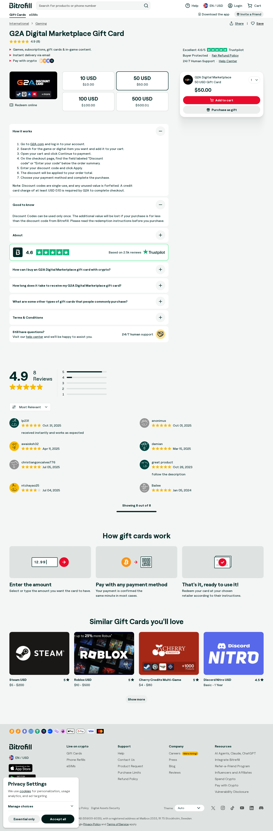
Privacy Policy (92, 824)
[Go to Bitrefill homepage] (20, 5)
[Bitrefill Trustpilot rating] (52, 252)
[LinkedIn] (251, 808)
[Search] (146, 5)
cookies (25, 791)
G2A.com (37, 144)
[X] (213, 808)
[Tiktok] (232, 808)
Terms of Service (118, 824)
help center (34, 337)
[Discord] (261, 808)
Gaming (41, 23)
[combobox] (89, 6)
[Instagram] (222, 808)
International (19, 23)
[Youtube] (242, 808)
